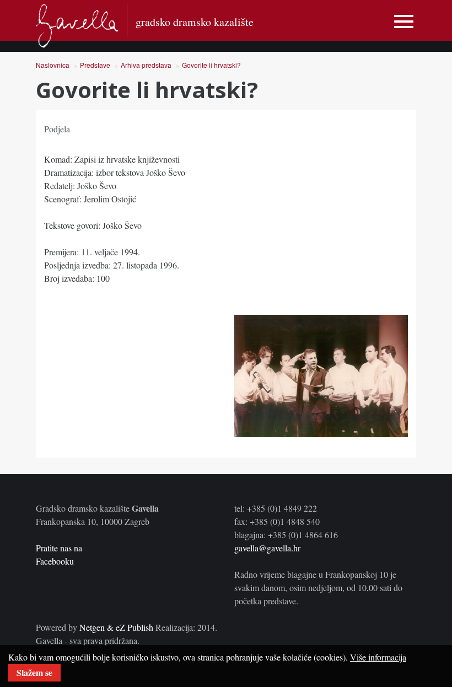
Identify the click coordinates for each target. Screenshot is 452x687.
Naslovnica (52, 64)
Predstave (95, 64)
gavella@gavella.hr (267, 548)
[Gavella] (77, 26)
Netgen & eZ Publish (116, 627)
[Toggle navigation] (403, 21)
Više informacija (378, 657)
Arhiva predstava (146, 64)
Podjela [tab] (57, 129)
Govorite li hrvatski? (211, 64)
